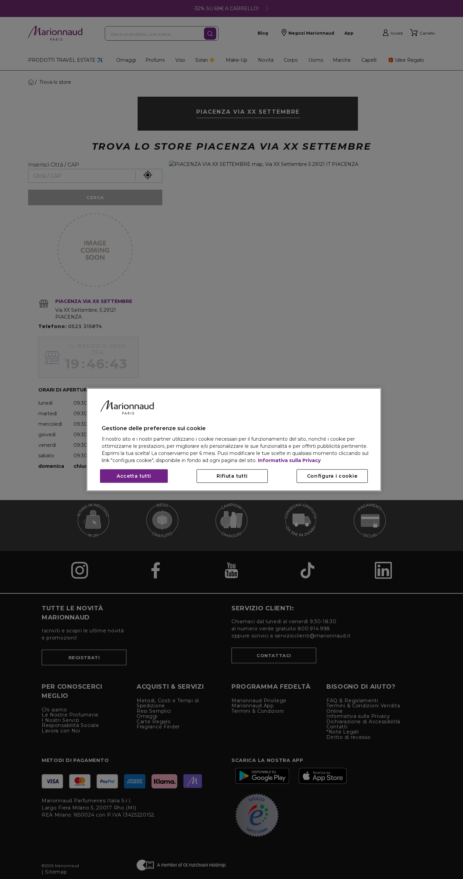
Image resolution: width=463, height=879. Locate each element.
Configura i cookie (332, 476)
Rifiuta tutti (232, 476)
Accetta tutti (134, 476)
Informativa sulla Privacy (289, 460)
